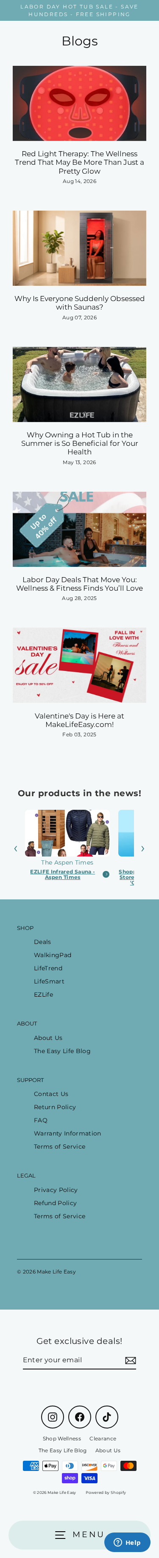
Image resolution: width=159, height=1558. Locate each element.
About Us (48, 1038)
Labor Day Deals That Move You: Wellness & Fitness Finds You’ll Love (79, 583)
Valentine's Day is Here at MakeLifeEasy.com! (79, 720)
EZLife (43, 994)
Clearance (102, 1438)
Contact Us (51, 1094)
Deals (42, 942)
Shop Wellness (62, 1438)
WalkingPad (52, 955)
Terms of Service (59, 1146)
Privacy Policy (56, 1190)
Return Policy (55, 1107)
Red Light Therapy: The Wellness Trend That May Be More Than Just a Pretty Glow (79, 162)
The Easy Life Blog (62, 1051)
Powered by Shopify (106, 1492)
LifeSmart (49, 981)
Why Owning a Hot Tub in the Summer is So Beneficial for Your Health (79, 443)
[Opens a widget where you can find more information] (127, 1543)
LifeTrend (48, 968)
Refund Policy (55, 1203)
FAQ (40, 1120)
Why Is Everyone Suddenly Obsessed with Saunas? (79, 302)
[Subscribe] (129, 1360)
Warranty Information (67, 1133)
